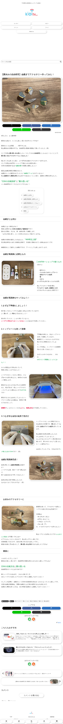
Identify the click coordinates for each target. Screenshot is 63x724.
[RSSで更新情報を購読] (33, 619)
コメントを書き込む (31, 695)
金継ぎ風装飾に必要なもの (31, 199)
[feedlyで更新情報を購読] (29, 619)
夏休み (36, 601)
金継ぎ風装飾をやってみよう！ (32, 203)
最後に (25, 211)
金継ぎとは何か (28, 195)
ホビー (12, 601)
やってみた (27, 601)
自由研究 (47, 601)
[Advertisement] (31, 46)
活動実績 (52, 716)
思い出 (41, 601)
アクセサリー (19, 601)
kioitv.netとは (31, 716)
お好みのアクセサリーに (30, 207)
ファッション (5, 601)
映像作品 (16, 719)
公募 (47, 719)
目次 (29, 190)
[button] (60, 62)
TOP (11, 716)
